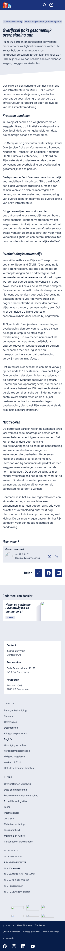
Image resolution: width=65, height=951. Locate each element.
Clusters (8, 716)
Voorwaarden (9, 938)
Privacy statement (31, 931)
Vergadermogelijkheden (17, 750)
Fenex (7, 806)
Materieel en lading (13, 21)
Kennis (8, 776)
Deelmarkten (11, 727)
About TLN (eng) (24, 925)
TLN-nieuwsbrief (51, 931)
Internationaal (11, 812)
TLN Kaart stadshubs (16, 880)
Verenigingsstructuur (15, 745)
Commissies (10, 721)
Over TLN (9, 703)
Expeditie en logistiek (15, 801)
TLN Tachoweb (12, 868)
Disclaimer (40, 925)
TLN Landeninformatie (17, 892)
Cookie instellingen (11, 931)
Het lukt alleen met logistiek (19, 768)
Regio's (8, 739)
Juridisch (9, 818)
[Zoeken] (45, 5)
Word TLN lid (11, 850)
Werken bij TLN (12, 762)
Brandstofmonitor (15, 862)
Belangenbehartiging (15, 710)
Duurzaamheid (12, 830)
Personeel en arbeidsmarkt (18, 841)
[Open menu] (59, 5)
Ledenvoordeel (13, 856)
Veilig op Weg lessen (15, 756)
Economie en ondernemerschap (21, 795)
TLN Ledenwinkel (14, 886)
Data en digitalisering (15, 789)
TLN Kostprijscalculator (19, 874)
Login (51, 5)
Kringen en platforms (15, 733)
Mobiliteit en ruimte (14, 835)
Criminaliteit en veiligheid (17, 783)
